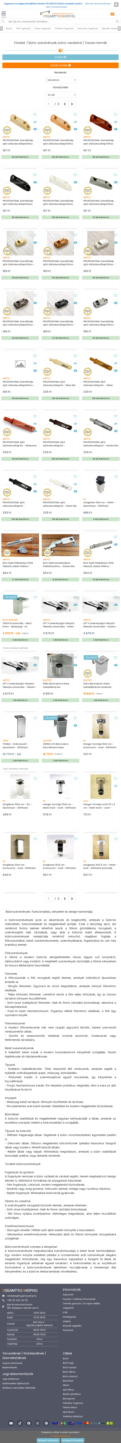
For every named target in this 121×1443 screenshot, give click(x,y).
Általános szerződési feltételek (18, 1387)
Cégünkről (68, 1307)
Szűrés (59, 57)
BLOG (66, 1358)
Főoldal (19, 43)
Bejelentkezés (9, 1367)
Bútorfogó (68, 1363)
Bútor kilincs (69, 1371)
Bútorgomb (69, 1398)
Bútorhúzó (68, 1380)
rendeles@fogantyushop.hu (22, 1295)
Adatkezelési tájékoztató (15, 1383)
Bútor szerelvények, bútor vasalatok (55, 43)
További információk (60, 1436)
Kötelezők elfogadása (48, 1440)
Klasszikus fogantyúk (88, 28)
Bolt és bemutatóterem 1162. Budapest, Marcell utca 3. (23, 1306)
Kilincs (66, 1385)
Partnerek (68, 1330)
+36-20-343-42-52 (17, 1300)
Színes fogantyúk (43, 28)
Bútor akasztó (70, 1376)
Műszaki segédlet (72, 1325)
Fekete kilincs (70, 1407)
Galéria (67, 1321)
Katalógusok (69, 1316)
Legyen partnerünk (12, 1363)
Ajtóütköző (68, 1412)
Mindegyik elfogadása (72, 1440)
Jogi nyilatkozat (10, 1378)
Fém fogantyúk (23, 28)
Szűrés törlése (59, 65)
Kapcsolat (68, 1294)
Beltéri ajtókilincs (72, 1394)
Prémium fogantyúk (64, 28)
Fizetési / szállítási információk (79, 1299)
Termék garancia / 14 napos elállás (81, 1303)
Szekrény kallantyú (73, 1416)
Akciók (9, 28)
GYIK (65, 1312)
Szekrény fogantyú (73, 1403)
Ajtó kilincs (68, 1389)
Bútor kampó (70, 1367)
